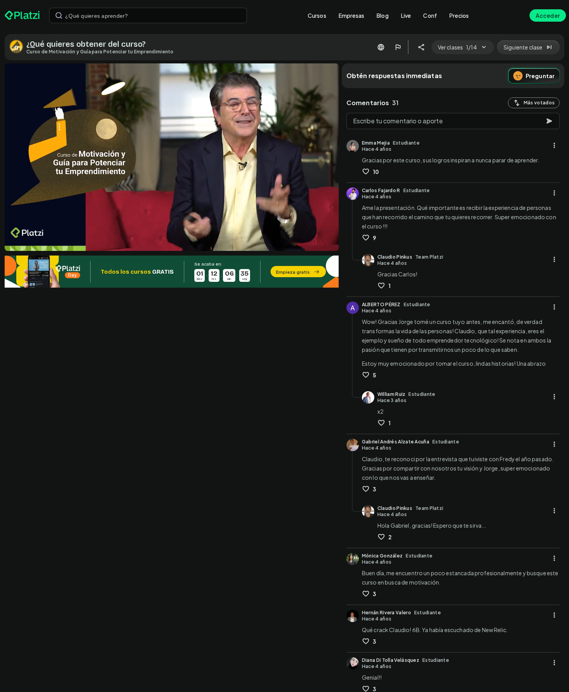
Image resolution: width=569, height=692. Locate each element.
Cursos (317, 15)
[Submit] (58, 15)
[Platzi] (22, 15)
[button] (172, 272)
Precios (459, 15)
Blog (383, 15)
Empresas (351, 15)
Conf (430, 15)
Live (406, 15)
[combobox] (148, 15)
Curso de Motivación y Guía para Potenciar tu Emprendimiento (100, 52)
